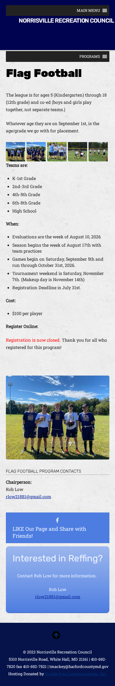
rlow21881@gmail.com (28, 496)
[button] (88, 10)
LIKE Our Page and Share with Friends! (49, 532)
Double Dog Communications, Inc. (76, 673)
